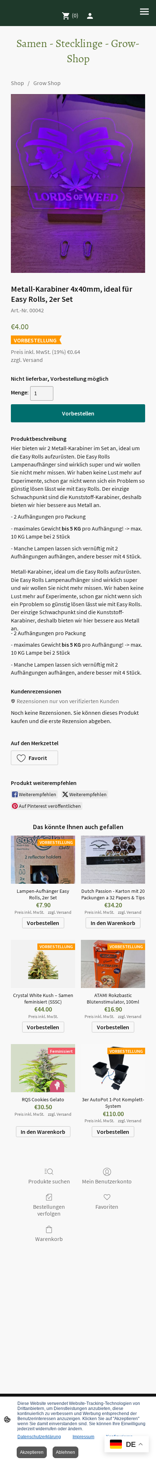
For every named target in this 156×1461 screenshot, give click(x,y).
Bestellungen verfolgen (49, 1210)
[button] (34, 758)
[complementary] (126, 1445)
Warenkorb (49, 1238)
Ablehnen (65, 1452)
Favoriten (106, 1206)
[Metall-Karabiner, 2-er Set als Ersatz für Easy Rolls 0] (78, 183)
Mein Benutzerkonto (107, 1181)
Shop (17, 82)
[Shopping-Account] (90, 16)
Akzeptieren (32, 1452)
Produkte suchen (49, 1181)
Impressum (83, 1436)
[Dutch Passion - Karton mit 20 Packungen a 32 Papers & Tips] (113, 860)
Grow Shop (47, 82)
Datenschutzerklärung (39, 1436)
